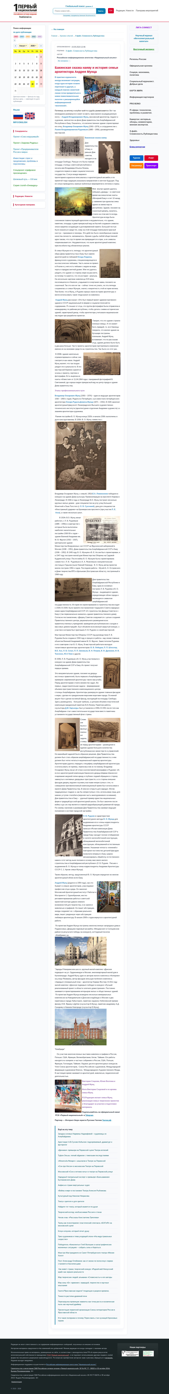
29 (37, 84)
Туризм (136, 158)
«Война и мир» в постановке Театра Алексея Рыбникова (82, 1191)
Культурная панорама (25, 205)
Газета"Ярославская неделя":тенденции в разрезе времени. (83, 1291)
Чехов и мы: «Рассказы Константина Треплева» (78, 1217)
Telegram (89, 1115)
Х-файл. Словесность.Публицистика (89, 36)
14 (32, 70)
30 (41, 84)
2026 (33, 46)
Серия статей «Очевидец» (25, 185)
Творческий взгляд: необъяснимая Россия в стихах (80, 1212)
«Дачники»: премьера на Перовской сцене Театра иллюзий (83, 1150)
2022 (34, 37)
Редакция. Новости (23, 196)
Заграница (136, 165)
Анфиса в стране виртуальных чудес (74, 1185)
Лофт (151, 158)
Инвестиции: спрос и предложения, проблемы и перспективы (25, 161)
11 (20, 70)
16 (41, 70)
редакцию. (109, 1358)
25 (20, 84)
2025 (16, 37)
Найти (100, 11)
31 (15, 91)
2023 (28, 37)
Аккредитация (16, 1382)
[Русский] (18, 116)
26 (24, 84)
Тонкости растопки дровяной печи (72, 1296)
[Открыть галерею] (101, 89)
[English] (30, 116)
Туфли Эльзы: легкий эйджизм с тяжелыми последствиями (83, 1155)
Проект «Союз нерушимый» (26, 137)
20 (28, 77)
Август (22, 46)
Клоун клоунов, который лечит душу (73, 1231)
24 (15, 84)
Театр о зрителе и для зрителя (71, 1201)
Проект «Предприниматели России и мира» (25, 150)
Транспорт (151, 165)
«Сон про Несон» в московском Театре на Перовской (80, 1166)
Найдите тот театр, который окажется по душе (78, 1207)
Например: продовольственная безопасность (79, 15)
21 (32, 77)
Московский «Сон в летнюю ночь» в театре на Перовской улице (85, 1172)
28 (32, 84)
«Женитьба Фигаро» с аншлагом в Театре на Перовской (81, 1161)
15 (37, 70)
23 (41, 77)
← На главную (57, 29)
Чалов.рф (106, 1120)
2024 (22, 37)
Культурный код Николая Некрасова (73, 1196)
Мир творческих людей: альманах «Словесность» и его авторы (85, 1277)
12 (24, 70)
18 (20, 77)
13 (28, 70)
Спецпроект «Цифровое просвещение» (24, 171)
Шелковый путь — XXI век (25, 179)
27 (28, 84)
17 (15, 77)
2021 (39, 37)
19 (24, 77)
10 (15, 70)
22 (37, 77)
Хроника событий (66, 36)
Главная (54, 36)
